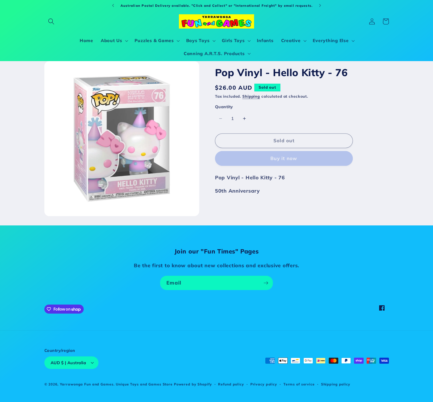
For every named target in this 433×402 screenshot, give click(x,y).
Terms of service (299, 384)
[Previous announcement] (113, 5)
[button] (51, 21)
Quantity (224, 106)
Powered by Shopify (193, 384)
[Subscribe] (266, 283)
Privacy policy (263, 384)
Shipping (251, 96)
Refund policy (231, 384)
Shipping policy (335, 384)
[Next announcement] (320, 5)
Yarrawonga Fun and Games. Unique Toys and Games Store (116, 384)
